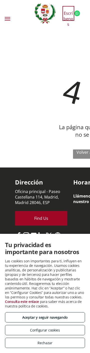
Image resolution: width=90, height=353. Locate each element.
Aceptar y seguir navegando (45, 317)
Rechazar (45, 342)
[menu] (7, 19)
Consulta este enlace (22, 301)
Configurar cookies (45, 330)
